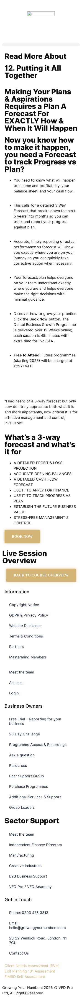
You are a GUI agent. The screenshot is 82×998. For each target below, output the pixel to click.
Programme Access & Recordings (38, 744)
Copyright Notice (24, 604)
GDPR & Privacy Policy (28, 615)
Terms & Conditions (26, 636)
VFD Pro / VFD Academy (30, 886)
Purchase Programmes (28, 786)
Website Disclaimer (25, 625)
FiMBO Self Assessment (25, 976)
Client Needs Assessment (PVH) (32, 965)
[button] (41, 44)
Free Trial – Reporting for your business (35, 721)
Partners (16, 646)
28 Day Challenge (24, 734)
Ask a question (22, 755)
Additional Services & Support (35, 797)
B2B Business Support (28, 876)
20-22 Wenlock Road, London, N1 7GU (38, 940)
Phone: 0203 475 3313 (28, 912)
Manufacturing (21, 855)
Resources (18, 765)
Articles (15, 682)
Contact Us (19, 953)
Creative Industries (25, 865)
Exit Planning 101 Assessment (30, 971)
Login (14, 693)
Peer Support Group (26, 776)
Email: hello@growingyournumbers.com (37, 925)
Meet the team (21, 672)
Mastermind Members (27, 657)
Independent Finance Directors (35, 844)
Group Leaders (22, 807)
